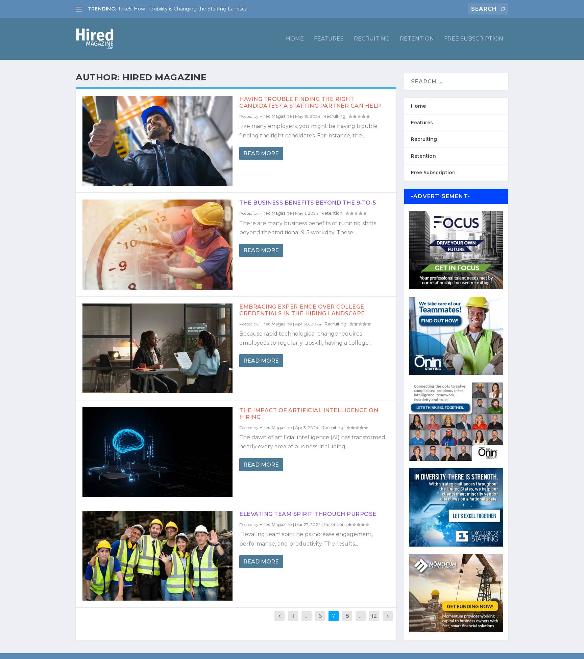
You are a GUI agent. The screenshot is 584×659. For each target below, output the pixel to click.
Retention (417, 39)
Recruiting (372, 39)
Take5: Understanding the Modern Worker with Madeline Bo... (190, 9)
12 (374, 616)
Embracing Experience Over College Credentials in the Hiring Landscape (302, 310)
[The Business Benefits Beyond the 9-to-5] (157, 244)
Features (329, 39)
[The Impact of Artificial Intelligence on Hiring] (157, 452)
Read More (261, 153)
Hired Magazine (276, 116)
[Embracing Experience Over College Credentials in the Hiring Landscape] (157, 348)
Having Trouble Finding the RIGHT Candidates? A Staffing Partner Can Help (310, 102)
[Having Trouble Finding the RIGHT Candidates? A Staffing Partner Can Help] (157, 141)
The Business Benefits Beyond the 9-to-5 (307, 203)
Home (295, 39)
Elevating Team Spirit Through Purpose (307, 514)
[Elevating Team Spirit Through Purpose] (157, 556)
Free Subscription (473, 39)
